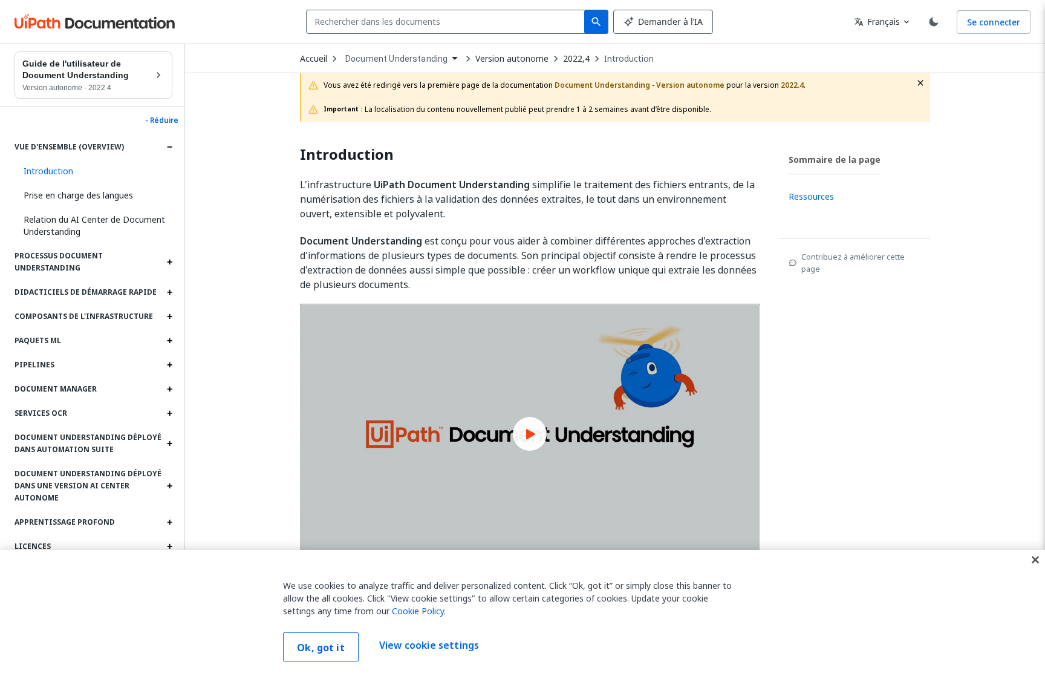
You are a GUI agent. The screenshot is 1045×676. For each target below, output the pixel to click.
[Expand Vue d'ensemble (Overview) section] (169, 147)
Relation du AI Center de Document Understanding (94, 225)
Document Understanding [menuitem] (396, 59)
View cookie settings (429, 645)
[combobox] (447, 22)
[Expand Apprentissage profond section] (169, 522)
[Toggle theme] (933, 21)
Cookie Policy (418, 611)
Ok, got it (321, 647)
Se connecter (993, 22)
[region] (522, 613)
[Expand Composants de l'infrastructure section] (169, 316)
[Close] (1035, 559)
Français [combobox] (877, 21)
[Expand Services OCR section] (169, 413)
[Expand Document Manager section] (169, 389)
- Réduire (161, 120)
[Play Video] (530, 434)
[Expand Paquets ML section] (169, 340)
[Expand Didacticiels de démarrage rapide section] (169, 292)
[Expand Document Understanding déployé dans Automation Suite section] (169, 443)
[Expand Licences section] (169, 546)
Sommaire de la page (835, 159)
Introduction (629, 58)
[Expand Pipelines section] (169, 364)
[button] (93, 171)
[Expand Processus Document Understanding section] (169, 262)
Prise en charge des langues (78, 195)
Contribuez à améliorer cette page (853, 263)
